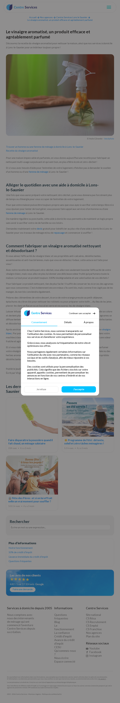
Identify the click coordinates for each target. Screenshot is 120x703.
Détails (68, 322)
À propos (89, 322)
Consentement (39, 322)
